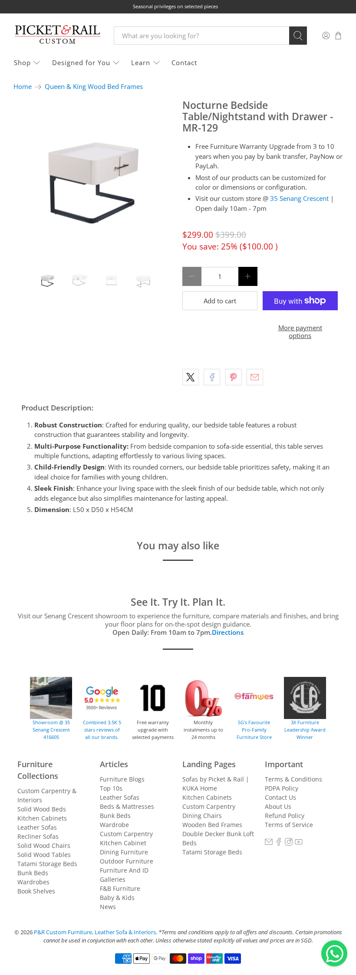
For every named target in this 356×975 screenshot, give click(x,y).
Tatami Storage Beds (47, 864)
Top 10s (111, 788)
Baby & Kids (117, 897)
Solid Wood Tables (44, 854)
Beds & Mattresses (127, 806)
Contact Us (280, 797)
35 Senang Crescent (299, 198)
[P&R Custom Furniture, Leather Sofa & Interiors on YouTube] (299, 843)
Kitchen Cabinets (42, 818)
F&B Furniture (120, 888)
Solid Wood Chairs (43, 845)
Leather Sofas (37, 827)
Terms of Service (289, 825)
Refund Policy (284, 815)
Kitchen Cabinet (123, 843)
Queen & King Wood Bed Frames (94, 86)
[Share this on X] (190, 377)
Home (22, 86)
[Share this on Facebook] (212, 377)
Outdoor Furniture (126, 861)
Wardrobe (114, 825)
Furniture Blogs (122, 779)
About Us (278, 806)
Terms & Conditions (293, 779)
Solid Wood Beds (41, 809)
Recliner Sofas (38, 836)
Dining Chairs (202, 815)
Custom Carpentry (126, 834)
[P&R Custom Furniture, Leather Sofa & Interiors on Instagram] (289, 843)
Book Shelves (36, 891)
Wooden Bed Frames (212, 825)
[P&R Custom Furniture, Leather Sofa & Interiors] (57, 35)
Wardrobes (33, 882)
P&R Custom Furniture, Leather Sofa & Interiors (95, 932)
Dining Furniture (124, 852)
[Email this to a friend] (255, 377)
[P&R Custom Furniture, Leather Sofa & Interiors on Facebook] (279, 843)
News (108, 907)
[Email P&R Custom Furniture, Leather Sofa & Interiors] (269, 843)
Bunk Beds (32, 873)
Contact (184, 62)
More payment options (300, 331)
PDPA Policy (281, 788)
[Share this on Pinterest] (233, 377)
